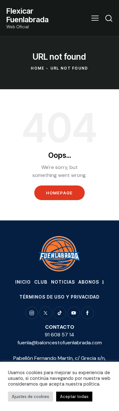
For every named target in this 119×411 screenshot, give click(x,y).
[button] (95, 18)
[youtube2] (73, 313)
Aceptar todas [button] (74, 396)
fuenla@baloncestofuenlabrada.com (59, 342)
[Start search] (109, 18)
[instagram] (31, 313)
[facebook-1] (87, 313)
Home (37, 68)
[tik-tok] (59, 313)
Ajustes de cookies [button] (30, 396)
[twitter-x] (45, 313)
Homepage (59, 192)
